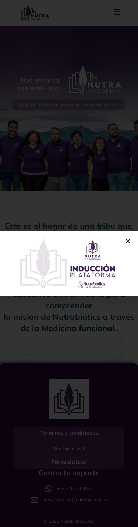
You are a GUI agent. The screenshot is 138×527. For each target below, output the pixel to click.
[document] (69, 263)
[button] (128, 241)
